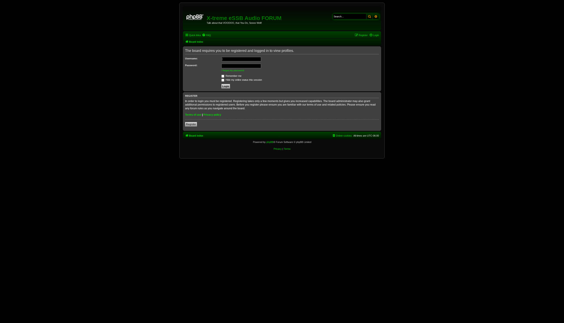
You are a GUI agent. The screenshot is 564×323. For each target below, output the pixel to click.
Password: (191, 65)
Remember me (233, 76)
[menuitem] (206, 35)
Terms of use (193, 114)
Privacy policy (212, 114)
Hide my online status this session (243, 79)
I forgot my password (232, 70)
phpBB (269, 142)
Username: (191, 58)
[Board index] (195, 16)
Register (191, 124)
